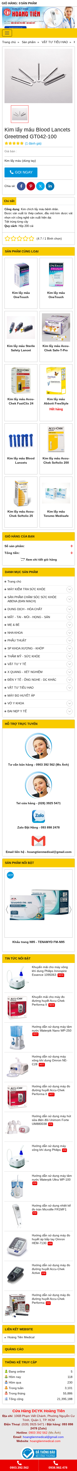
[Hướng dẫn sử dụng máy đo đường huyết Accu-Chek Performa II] (17, 1097)
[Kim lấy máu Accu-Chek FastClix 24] (21, 381)
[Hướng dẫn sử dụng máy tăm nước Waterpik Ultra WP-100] (17, 1186)
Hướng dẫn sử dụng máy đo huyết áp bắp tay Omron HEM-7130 (51, 1239)
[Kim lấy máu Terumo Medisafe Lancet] (56, 493)
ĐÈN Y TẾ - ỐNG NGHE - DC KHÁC (31, 679)
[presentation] (7, 909)
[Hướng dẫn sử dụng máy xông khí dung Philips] (17, 1157)
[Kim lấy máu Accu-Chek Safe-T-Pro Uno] (56, 327)
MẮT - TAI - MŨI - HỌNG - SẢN (28, 617)
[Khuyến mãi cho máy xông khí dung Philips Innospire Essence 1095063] (17, 978)
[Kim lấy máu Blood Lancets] (21, 440)
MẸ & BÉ (13, 624)
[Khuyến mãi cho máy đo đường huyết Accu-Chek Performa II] (17, 1008)
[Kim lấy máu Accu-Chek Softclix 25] (21, 493)
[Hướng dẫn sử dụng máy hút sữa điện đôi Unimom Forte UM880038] (17, 1127)
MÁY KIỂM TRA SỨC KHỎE (26, 589)
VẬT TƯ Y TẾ (16, 664)
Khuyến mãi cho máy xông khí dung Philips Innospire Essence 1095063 (50, 970)
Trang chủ (14, 581)
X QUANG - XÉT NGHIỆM (25, 672)
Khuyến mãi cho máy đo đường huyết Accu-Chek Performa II (48, 1000)
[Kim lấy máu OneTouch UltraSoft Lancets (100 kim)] (56, 274)
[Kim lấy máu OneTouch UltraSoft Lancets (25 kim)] (21, 274)
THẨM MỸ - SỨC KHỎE (23, 656)
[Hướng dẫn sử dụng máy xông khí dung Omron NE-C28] (17, 1067)
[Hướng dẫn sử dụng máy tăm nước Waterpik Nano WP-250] (17, 1037)
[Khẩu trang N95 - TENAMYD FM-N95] (38, 903)
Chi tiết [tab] (9, 201)
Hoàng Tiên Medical (20, 1337)
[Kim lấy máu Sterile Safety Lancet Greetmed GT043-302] (21, 327)
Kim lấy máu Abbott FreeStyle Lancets (56, 403)
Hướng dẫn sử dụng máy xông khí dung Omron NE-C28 (49, 1060)
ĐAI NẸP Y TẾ (17, 711)
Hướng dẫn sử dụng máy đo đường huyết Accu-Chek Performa (51, 1298)
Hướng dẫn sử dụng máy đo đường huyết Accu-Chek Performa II (51, 1090)
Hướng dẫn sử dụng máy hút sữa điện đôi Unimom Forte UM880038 (51, 1120)
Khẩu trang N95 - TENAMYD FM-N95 (38, 942)
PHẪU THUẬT (17, 640)
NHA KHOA (15, 632)
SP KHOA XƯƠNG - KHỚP (25, 648)
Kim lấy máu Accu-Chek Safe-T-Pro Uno (56, 350)
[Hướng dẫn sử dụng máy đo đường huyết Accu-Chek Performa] (17, 1306)
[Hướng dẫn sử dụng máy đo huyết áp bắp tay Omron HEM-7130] (17, 1246)
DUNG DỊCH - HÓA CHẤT (24, 609)
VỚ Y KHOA (15, 703)
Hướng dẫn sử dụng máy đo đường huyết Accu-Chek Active (51, 1269)
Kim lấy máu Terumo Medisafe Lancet (56, 516)
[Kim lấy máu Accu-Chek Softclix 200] (56, 440)
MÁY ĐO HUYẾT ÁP (21, 695)
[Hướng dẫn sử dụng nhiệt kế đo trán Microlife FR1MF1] (17, 1216)
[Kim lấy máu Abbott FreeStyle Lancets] (56, 381)
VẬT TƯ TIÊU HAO (20, 687)
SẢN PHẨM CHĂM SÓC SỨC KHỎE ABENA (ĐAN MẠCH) (31, 599)
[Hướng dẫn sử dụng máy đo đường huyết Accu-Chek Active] (17, 1276)
